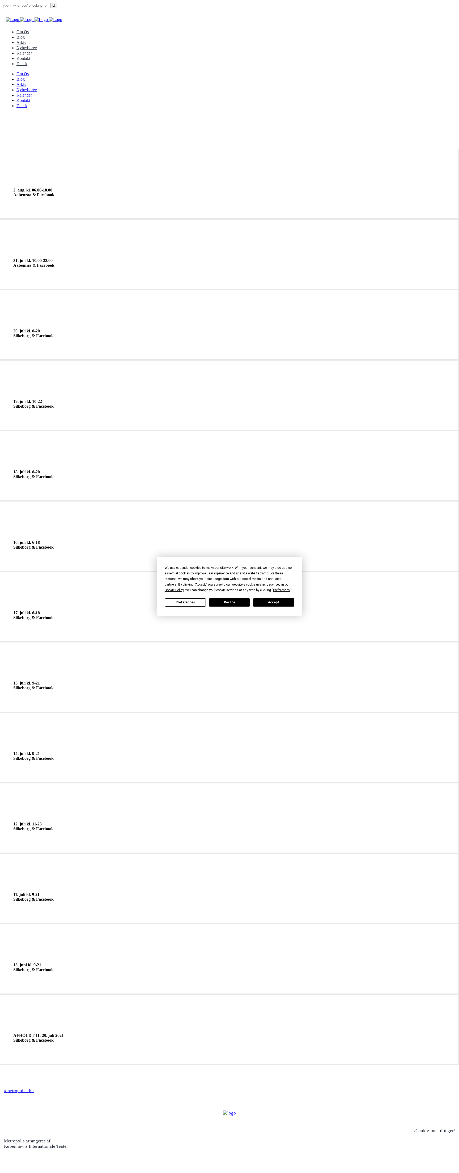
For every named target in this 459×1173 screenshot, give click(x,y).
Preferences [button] (281, 590)
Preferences (185, 602)
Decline (229, 602)
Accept (273, 602)
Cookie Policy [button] (174, 590)
